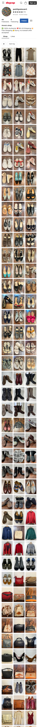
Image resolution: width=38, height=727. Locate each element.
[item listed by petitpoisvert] (7, 55)
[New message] (31, 21)
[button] (19, 12)
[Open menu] (3, 2)
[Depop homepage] (10, 3)
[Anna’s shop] (6, 12)
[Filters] (4, 44)
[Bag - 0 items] (25, 3)
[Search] (21, 3)
